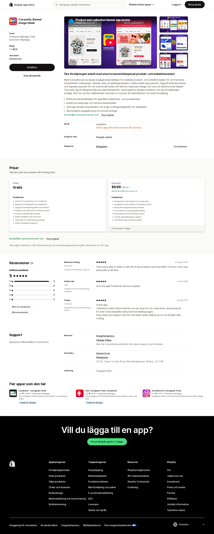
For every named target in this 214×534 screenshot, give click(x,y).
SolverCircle (15, 59)
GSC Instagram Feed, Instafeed (101, 390)
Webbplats (102, 357)
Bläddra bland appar (140, 4)
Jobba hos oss (175, 475)
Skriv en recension (21, 307)
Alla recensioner (20, 312)
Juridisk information (178, 504)
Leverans (93, 504)
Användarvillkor (49, 525)
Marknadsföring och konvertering (67, 498)
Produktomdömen (98, 481)
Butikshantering (57, 504)
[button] (40, 397)
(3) (16, 49)
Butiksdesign (56, 492)
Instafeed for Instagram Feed (166, 390)
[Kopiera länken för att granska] (81, 262)
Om (169, 470)
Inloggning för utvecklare (23, 525)
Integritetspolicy (105, 335)
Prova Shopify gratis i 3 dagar (107, 441)
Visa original (107, 115)
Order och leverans (59, 487)
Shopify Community (138, 481)
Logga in (176, 4)
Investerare (173, 481)
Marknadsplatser (97, 475)
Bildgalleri (101, 146)
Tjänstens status (176, 510)
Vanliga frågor (104, 340)
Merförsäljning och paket (102, 487)
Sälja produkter (57, 481)
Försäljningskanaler (59, 470)
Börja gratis (194, 4)
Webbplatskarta (92, 525)
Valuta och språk (97, 510)
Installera (32, 67)
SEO (90, 498)
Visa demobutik (32, 75)
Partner (171, 492)
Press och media (176, 487)
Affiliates (172, 498)
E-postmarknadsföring (100, 492)
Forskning (133, 487)
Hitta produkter (57, 475)
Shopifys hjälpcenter (139, 470)
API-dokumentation (138, 475)
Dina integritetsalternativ (118, 525)
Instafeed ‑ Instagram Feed (32, 390)
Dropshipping (95, 470)
